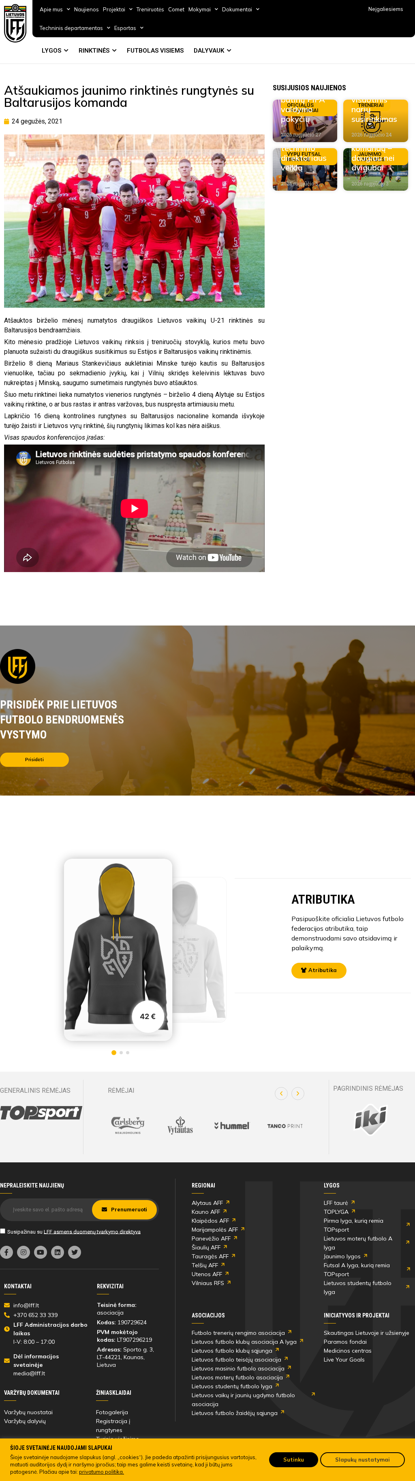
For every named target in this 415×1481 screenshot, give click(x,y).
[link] (15, 23)
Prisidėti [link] (34, 759)
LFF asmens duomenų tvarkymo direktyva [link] (92, 1231)
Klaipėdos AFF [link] (210, 1220)
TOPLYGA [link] (336, 1211)
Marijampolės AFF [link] (215, 1229)
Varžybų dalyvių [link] (25, 1421)
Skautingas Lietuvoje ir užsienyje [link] (366, 1332)
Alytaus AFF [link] (207, 1203)
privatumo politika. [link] (101, 1471)
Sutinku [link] (293, 1459)
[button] (281, 1093)
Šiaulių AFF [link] (206, 1247)
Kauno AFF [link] (206, 1211)
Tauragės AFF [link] (210, 1256)
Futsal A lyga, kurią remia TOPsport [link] (357, 1270)
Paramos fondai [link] (345, 1341)
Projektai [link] (114, 9)
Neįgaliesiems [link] (385, 9)
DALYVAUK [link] (209, 50)
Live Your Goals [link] (344, 1359)
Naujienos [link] (86, 9)
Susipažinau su (74, 1231)
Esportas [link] (125, 28)
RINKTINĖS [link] (94, 50)
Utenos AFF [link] (207, 1274)
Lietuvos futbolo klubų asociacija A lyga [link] (244, 1341)
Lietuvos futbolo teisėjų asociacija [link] (236, 1359)
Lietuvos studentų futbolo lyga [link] (357, 1287)
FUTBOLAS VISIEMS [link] (155, 50)
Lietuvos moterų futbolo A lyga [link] (358, 1243)
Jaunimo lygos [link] (342, 1256)
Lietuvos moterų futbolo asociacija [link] (237, 1377)
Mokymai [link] (199, 9)
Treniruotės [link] (150, 9)
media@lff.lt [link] (29, 1373)
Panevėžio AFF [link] (211, 1238)
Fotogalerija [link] (112, 1412)
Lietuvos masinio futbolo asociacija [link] (238, 1368)
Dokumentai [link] (237, 9)
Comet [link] (176, 9)
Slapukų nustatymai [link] (362, 1459)
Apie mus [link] (51, 9)
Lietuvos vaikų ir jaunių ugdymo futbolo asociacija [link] (243, 1400)
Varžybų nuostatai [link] (28, 1412)
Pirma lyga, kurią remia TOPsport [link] (353, 1225)
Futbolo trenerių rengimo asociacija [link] (238, 1332)
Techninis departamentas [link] (71, 28)
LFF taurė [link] (336, 1203)
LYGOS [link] (51, 50)
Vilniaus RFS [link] (208, 1283)
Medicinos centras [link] (348, 1350)
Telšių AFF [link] (205, 1265)
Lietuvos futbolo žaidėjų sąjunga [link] (235, 1413)
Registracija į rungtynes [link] (113, 1425)
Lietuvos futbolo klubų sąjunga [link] (232, 1350)
